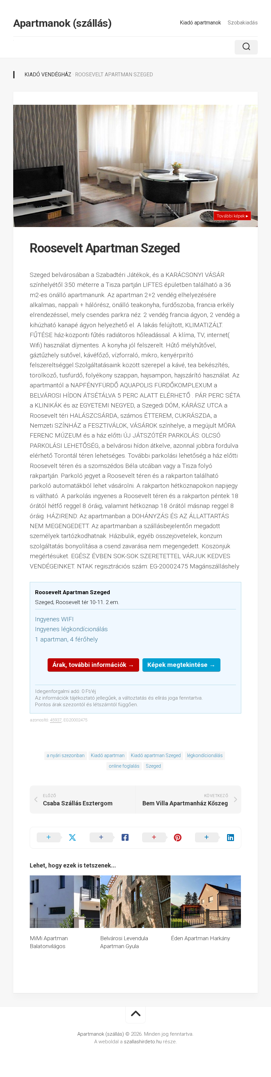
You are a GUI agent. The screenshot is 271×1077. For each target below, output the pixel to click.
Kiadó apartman (108, 755)
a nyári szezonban (66, 755)
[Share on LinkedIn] (214, 837)
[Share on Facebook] (109, 837)
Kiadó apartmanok (200, 22)
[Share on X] (56, 837)
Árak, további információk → (93, 665)
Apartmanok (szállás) (62, 23)
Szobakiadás (243, 22)
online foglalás (124, 766)
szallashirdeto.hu (143, 1042)
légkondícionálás (205, 755)
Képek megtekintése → (181, 665)
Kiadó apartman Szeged (156, 755)
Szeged (153, 766)
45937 (55, 719)
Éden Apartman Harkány (200, 938)
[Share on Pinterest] (162, 837)
